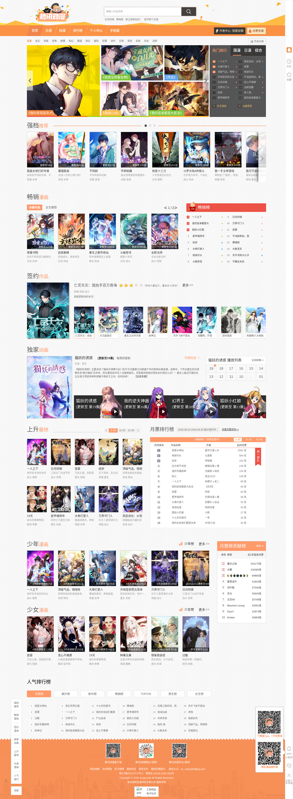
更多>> (260, 546)
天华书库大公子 (240, 255)
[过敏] (195, 634)
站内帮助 (107, 769)
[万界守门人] (109, 499)
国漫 (237, 50)
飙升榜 (66, 693)
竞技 (129, 41)
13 (211, 377)
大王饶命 (221, 106)
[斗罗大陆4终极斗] (196, 149)
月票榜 (39, 693)
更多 (187, 285)
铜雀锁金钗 (158, 655)
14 (261, 368)
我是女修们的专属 (38, 170)
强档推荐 (16, 705)
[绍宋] (109, 452)
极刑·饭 (161, 724)
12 (221, 377)
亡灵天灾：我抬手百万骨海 (95, 285)
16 (241, 368)
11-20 (122, 430)
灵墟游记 (193, 730)
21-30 (131, 430)
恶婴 (246, 66)
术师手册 (162, 718)
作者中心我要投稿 (231, 30)
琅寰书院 (32, 252)
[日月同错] (61, 452)
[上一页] (106, 430)
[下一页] (138, 430)
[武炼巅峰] (71, 231)
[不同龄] (102, 149)
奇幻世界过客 (72, 706)
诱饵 (190, 712)
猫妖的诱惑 (84, 358)
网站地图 (95, 769)
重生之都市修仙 (99, 252)
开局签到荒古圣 (226, 77)
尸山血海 (101, 718)
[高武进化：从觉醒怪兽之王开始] (133, 499)
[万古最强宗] (109, 320)
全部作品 (34, 207)
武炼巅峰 (63, 252)
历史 (146, 41)
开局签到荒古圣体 (131, 589)
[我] (289, 49)
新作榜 (92, 693)
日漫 (247, 50)
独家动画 (16, 741)
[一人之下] (37, 452)
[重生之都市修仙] (102, 231)
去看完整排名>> (230, 429)
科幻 (71, 41)
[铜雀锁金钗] (164, 634)
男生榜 (172, 693)
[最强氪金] (71, 149)
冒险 (96, 41)
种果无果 (125, 655)
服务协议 (131, 769)
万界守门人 (224, 87)
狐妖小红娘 (198, 229)
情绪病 (119, 19)
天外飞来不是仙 (181, 335)
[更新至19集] (106, 358)
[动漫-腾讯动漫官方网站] (61, 14)
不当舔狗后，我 (252, 77)
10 (241, 377)
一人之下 (222, 61)
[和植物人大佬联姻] (256, 320)
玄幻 (37, 41)
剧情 (62, 41)
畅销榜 (119, 693)
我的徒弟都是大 (252, 97)
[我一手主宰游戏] (228, 149)
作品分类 (259, 41)
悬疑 (79, 41)
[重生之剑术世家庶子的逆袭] (133, 320)
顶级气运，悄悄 (226, 71)
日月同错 (109, 19)
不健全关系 (238, 261)
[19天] (37, 499)
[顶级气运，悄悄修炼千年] (133, 452)
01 (261, 377)
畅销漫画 (16, 717)
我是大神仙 (41, 706)
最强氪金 (63, 170)
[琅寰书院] (40, 231)
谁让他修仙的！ (133, 19)
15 (251, 368)
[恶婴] (85, 452)
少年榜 (189, 543)
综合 (258, 50)
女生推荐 (51, 207)
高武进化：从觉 (252, 61)
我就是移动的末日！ (84, 296)
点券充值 (258, 30)
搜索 (188, 11)
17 (231, 368)
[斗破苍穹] (133, 231)
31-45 (259, 439)
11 (231, 377)
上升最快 (16, 753)
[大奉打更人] (85, 499)
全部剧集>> (258, 360)
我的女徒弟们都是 (105, 712)
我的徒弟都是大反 (75, 730)
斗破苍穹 (247, 106)
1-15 (237, 439)
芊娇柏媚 (126, 170)
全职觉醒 (249, 87)
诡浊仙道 (162, 712)
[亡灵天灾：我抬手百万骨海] (48, 310)
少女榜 (189, 609)
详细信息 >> (192, 357)
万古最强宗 (106, 335)
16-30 (248, 439)
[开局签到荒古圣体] (133, 568)
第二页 (150, 125)
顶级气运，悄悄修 (69, 589)
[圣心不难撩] (71, 634)
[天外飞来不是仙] (182, 320)
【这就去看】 (141, 376)
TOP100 (146, 693)
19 (211, 368)
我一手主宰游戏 (224, 170)
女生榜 (199, 693)
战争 (154, 41)
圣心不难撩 (250, 82)
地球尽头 (249, 71)
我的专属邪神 (42, 724)
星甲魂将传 (224, 97)
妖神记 (152, 335)
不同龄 (93, 170)
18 (221, 368)
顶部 (16, 790)
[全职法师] (164, 231)
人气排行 (16, 778)
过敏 (185, 655)
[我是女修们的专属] (40, 149)
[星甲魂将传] (61, 499)
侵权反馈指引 (158, 769)
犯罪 (104, 41)
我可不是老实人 (255, 170)
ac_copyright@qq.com (193, 769)
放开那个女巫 (151, 19)
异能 (46, 41)
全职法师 (156, 252)
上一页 (146, 125)
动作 (113, 41)
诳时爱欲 (227, 335)
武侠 (138, 41)
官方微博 (119, 769)
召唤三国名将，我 (167, 706)
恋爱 (29, 41)
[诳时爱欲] (231, 320)
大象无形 (237, 249)
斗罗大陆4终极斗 (194, 170)
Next (262, 157)
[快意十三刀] (165, 149)
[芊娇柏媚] (134, 149)
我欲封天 (193, 718)
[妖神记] (158, 320)
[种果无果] (133, 634)
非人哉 (247, 92)
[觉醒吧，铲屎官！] (207, 320)
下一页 (154, 125)
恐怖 (54, 41)
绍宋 (220, 92)
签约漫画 (16, 729)
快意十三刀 (159, 170)
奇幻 (88, 41)
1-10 (113, 430)
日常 (121, 41)
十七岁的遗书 (103, 706)
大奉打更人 (224, 66)
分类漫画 (16, 765)
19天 (30, 515)
